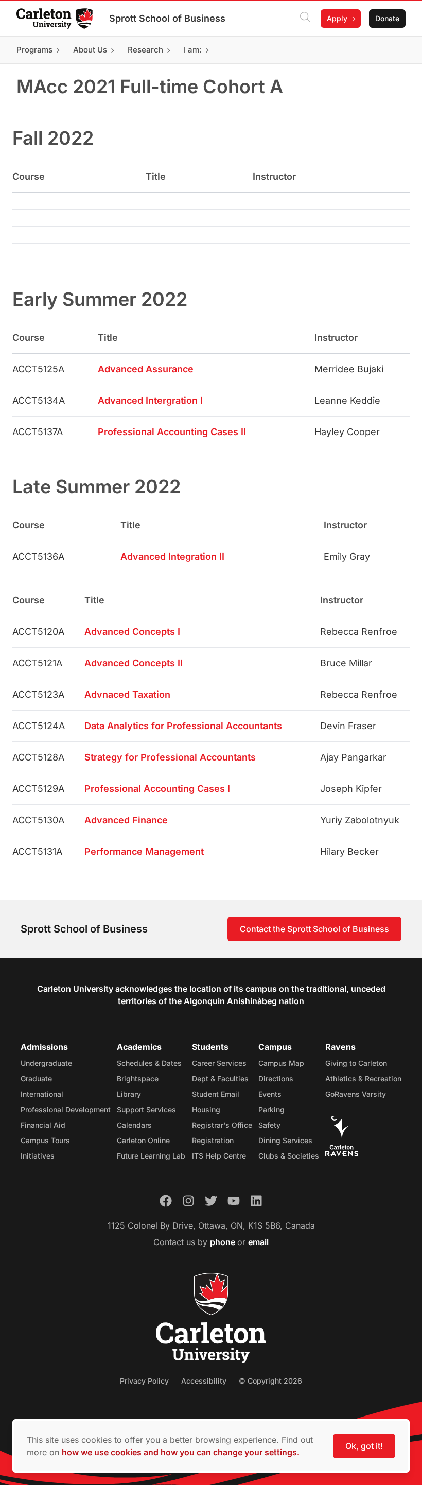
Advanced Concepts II (133, 663)
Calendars (134, 1124)
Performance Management (144, 851)
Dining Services (285, 1140)
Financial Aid (43, 1124)
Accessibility (203, 1380)
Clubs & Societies (288, 1155)
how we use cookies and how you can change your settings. (181, 1452)
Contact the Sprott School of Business (314, 929)
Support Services (146, 1109)
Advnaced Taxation (127, 694)
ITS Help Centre (219, 1155)
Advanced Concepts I (132, 631)
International (42, 1094)
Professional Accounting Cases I (157, 788)
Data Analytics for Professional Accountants (183, 725)
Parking (271, 1109)
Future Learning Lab (151, 1155)
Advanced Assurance (146, 369)
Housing (206, 1109)
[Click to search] (305, 18)
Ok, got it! (364, 1446)
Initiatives (38, 1155)
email (258, 1242)
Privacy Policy (144, 1380)
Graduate (36, 1078)
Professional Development (66, 1109)
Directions (275, 1078)
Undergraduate (46, 1063)
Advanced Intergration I (150, 400)
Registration (213, 1140)
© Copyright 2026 (270, 1380)
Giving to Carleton (356, 1063)
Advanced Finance (126, 820)
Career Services (219, 1063)
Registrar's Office (222, 1124)
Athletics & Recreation (363, 1078)
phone (223, 1242)
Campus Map (281, 1063)
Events (270, 1094)
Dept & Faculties (220, 1078)
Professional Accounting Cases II (172, 431)
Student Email (215, 1094)
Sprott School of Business (167, 18)
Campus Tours (45, 1140)
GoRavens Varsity (355, 1094)
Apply (337, 18)
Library (129, 1094)
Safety (269, 1124)
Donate (387, 18)
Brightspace (138, 1078)
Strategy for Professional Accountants (170, 757)
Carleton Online (143, 1140)
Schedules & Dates (149, 1063)
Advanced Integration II (172, 556)
